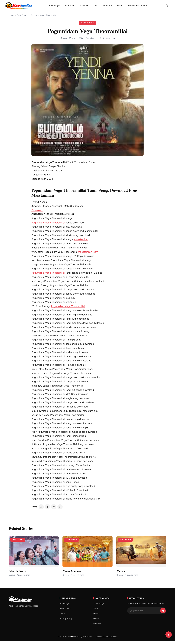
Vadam (121, 571)
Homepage (54, 5)
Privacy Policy (66, 618)
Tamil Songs (22, 15)
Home (11, 15)
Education (70, 5)
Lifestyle (107, 5)
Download (37, 210)
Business (83, 5)
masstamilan (81, 239)
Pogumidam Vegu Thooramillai (48, 222)
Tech (95, 5)
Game (96, 618)
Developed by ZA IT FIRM (106, 636)
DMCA (62, 613)
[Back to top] (168, 634)
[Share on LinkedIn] (53, 506)
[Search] (167, 5)
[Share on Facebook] (47, 506)
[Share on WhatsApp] (60, 506)
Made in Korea (17, 571)
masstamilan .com (88, 251)
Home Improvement (138, 5)
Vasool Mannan (72, 571)
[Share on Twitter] (41, 506)
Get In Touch (65, 608)
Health (120, 5)
